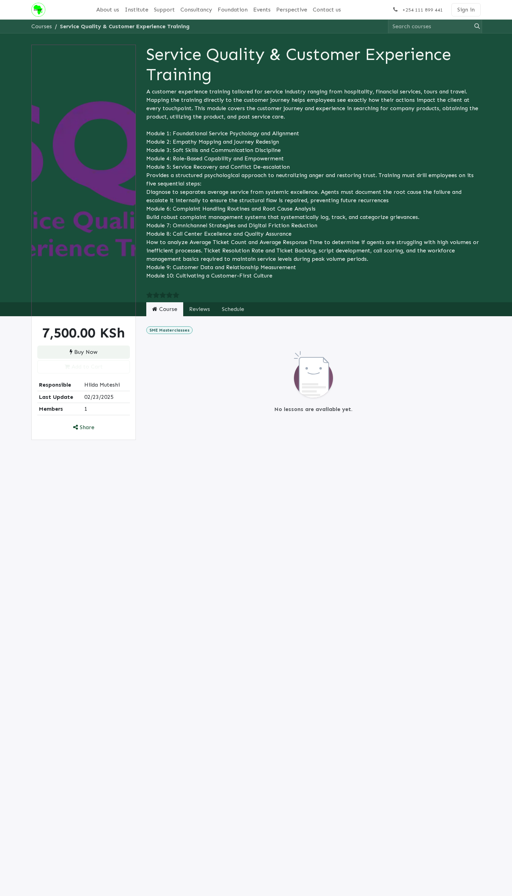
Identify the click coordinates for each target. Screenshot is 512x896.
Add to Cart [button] (86, 366)
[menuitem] (107, 10)
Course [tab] (167, 309)
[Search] (475, 26)
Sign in (466, 9)
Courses (41, 26)
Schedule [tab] (233, 309)
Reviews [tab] (199, 309)
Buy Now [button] (85, 352)
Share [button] (86, 427)
